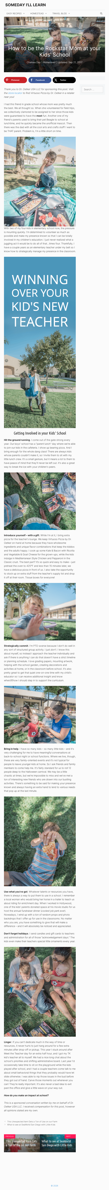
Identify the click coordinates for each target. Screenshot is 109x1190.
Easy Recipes (14, 13)
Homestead (37, 13)
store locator (15, 93)
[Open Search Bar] (101, 13)
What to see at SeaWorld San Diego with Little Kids (31, 1124)
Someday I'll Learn (25, 5)
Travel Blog (59, 13)
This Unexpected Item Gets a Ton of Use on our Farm (32, 1121)
